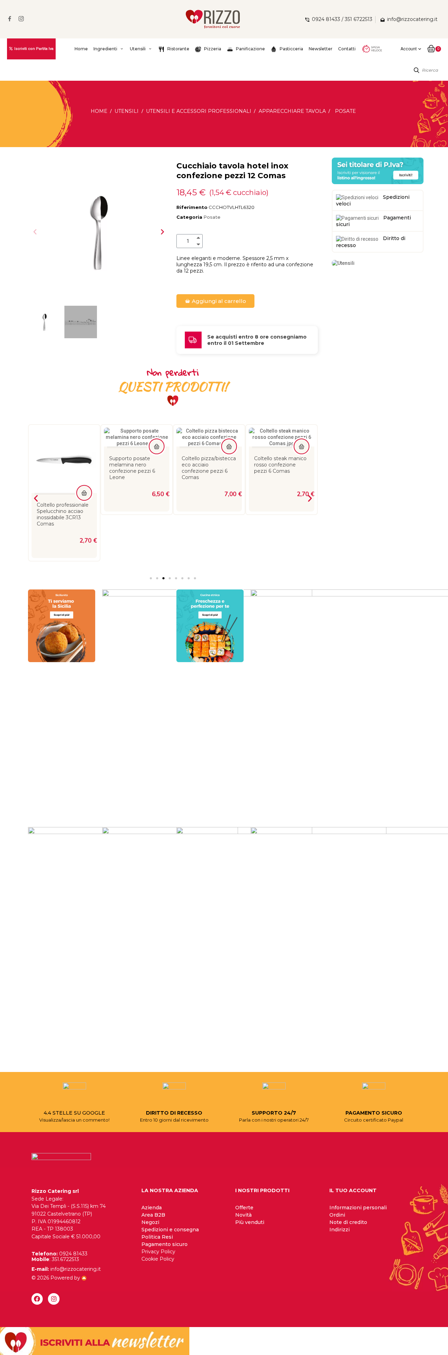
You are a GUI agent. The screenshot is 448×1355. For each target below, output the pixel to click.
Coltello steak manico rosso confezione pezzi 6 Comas (280, 464)
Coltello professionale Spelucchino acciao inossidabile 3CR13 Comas (63, 514)
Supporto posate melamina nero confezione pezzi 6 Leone (132, 467)
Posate (211, 217)
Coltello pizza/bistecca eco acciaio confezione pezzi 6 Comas (209, 467)
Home (81, 48)
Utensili (138, 48)
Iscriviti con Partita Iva (34, 48)
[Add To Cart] (84, 493)
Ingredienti (105, 48)
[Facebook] (37, 1298)
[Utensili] (343, 263)
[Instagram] (53, 1298)
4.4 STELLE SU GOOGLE (74, 1113)
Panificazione (250, 48)
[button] (34, 231)
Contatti (347, 48)
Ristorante (177, 48)
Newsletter (320, 48)
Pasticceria (291, 48)
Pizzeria (212, 48)
